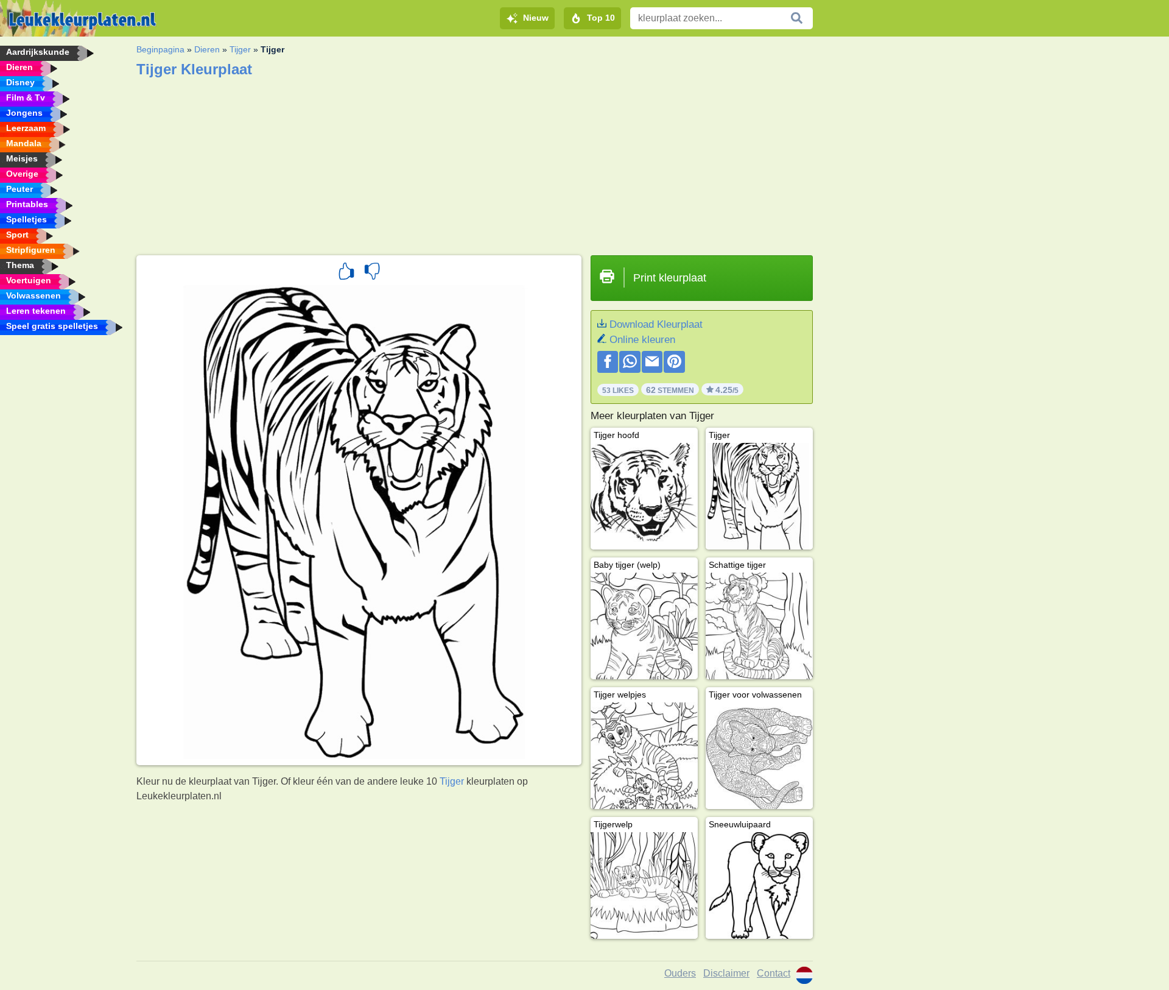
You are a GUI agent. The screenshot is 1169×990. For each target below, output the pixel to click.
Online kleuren (642, 339)
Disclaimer (726, 973)
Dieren (207, 49)
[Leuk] (346, 273)
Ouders (680, 973)
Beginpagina (160, 49)
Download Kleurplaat (656, 324)
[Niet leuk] (372, 273)
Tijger (240, 49)
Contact (773, 973)
